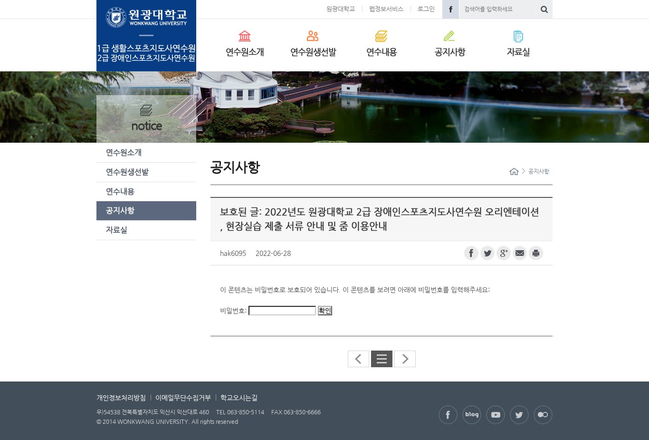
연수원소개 (245, 52)
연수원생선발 (313, 52)
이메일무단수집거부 (183, 397)
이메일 (520, 253)
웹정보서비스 (386, 8)
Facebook (450, 9)
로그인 (426, 8)
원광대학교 (340, 8)
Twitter (519, 414)
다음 (405, 359)
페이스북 (471, 253)
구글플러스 (503, 253)
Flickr (543, 414)
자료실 (518, 52)
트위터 (487, 253)
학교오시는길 (239, 397)
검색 (544, 9)
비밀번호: (234, 310)
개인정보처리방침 (121, 397)
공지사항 (450, 52)
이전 (358, 359)
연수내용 (381, 52)
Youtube (495, 414)
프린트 (536, 253)
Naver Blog (471, 414)
